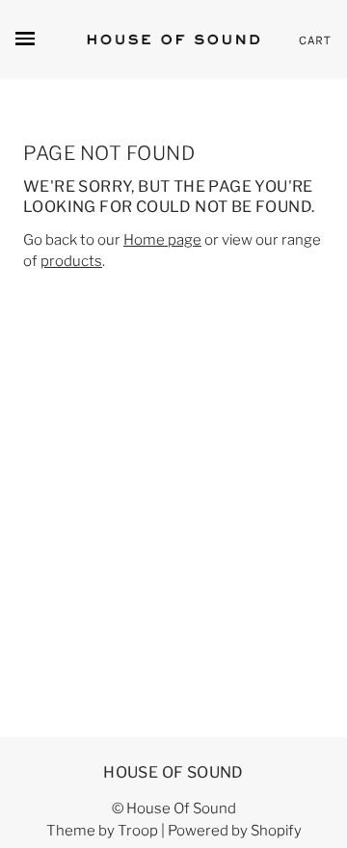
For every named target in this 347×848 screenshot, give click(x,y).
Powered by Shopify (235, 830)
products (71, 261)
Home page (162, 240)
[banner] (173, 39)
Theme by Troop (102, 830)
